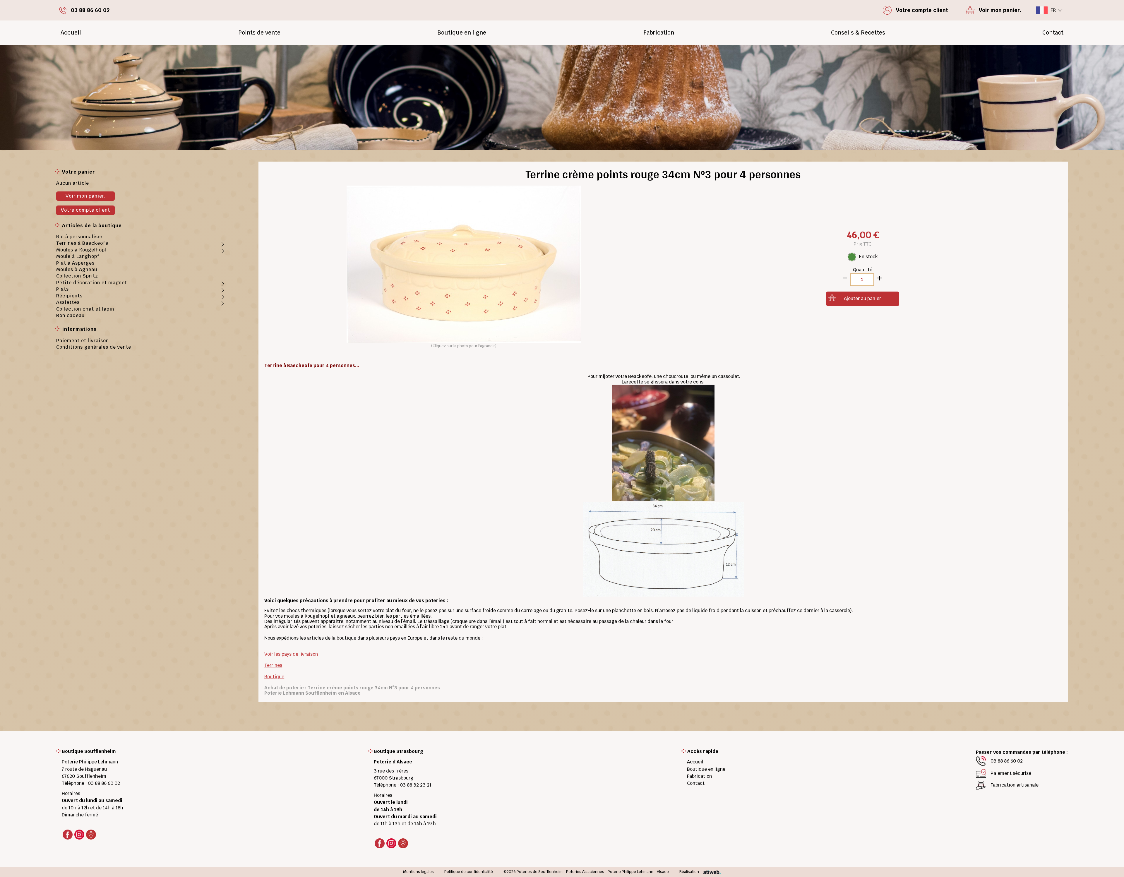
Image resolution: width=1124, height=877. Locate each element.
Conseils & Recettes (858, 32)
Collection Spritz (77, 276)
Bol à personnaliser (79, 237)
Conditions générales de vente (93, 347)
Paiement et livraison (82, 341)
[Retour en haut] (1110, 865)
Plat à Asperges (75, 263)
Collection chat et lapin (85, 309)
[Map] (91, 834)
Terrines (273, 665)
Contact (1052, 32)
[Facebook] (67, 834)
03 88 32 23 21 (415, 785)
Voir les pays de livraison (291, 654)
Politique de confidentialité (468, 872)
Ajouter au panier (862, 298)
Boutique (274, 677)
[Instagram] (79, 834)
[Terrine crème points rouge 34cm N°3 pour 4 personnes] (464, 264)
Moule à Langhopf (78, 256)
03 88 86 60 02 (104, 783)
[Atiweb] (710, 872)
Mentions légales (418, 872)
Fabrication (658, 32)
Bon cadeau (70, 315)
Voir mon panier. (86, 196)
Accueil (71, 32)
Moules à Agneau (76, 269)
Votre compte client (85, 210)
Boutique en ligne (461, 32)
